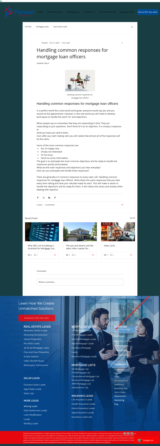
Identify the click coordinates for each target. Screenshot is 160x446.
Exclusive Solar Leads (34, 384)
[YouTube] (131, 433)
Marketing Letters (122, 341)
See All (132, 218)
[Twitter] (124, 433)
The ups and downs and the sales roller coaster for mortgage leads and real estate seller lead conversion (79, 247)
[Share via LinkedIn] (49, 197)
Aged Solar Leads (32, 389)
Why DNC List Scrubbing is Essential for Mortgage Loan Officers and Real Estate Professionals (41, 247)
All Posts (28, 27)
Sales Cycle (109, 245)
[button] (132, 27)
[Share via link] (55, 197)
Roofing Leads (31, 423)
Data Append (120, 350)
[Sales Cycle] (118, 231)
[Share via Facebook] (38, 197)
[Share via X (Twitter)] (43, 197)
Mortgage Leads (42, 27)
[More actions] (122, 42)
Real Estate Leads (60, 27)
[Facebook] (128, 433)
